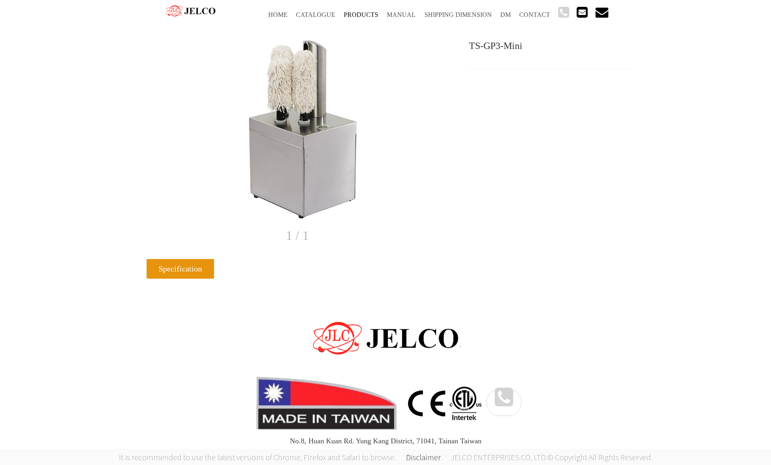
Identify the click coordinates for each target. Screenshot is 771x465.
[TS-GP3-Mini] (303, 129)
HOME (278, 14)
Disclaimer (423, 457)
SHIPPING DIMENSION (458, 14)
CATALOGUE (315, 14)
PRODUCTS (361, 14)
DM (505, 14)
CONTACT (534, 14)
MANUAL (401, 14)
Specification (180, 268)
